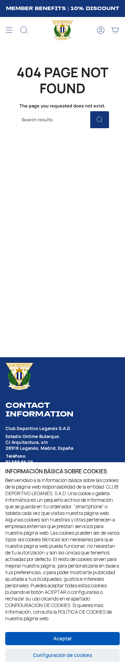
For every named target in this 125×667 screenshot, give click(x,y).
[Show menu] (9, 30)
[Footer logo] (19, 376)
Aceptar (62, 638)
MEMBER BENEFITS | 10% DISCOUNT (62, 8)
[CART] (115, 30)
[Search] (99, 119)
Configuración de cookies (62, 655)
